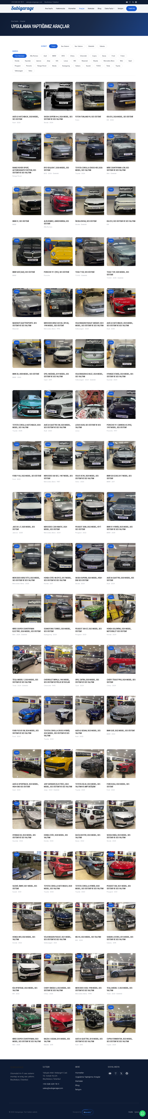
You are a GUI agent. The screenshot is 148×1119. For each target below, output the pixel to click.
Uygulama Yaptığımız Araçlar (87, 1077)
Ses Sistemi (65, 46)
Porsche (29, 66)
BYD (63, 56)
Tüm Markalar (19, 56)
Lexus (66, 61)
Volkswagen (19, 71)
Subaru (77, 66)
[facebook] (136, 2)
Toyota (118, 66)
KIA (57, 61)
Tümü (53, 46)
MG (75, 61)
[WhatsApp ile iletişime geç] (142, 1113)
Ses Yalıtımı (79, 46)
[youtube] (127, 2)
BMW (54, 56)
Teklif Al (131, 8)
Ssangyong (66, 66)
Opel (130, 61)
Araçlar (81, 9)
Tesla (108, 66)
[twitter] (133, 2)
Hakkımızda (60, 9)
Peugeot (17, 66)
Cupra (94, 56)
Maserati (85, 61)
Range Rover (41, 66)
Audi (45, 56)
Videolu (102, 46)
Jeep (48, 61)
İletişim (120, 9)
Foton (123, 56)
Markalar (91, 9)
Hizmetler (72, 9)
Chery (72, 56)
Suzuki (88, 66)
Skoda (54, 66)
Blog (99, 9)
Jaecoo (38, 61)
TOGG (98, 66)
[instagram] (130, 2)
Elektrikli (91, 46)
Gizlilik (130, 1112)
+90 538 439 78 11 (17, 2)
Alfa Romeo (34, 56)
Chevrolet (83, 56)
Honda (17, 61)
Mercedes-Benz (109, 61)
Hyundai (28, 61)
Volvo (30, 71)
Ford (113, 56)
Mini (121, 61)
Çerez (137, 1112)
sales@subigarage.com (34, 2)
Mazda (95, 61)
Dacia (104, 56)
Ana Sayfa (49, 9)
